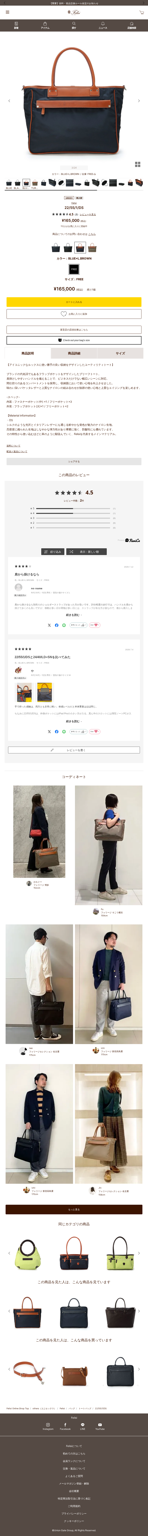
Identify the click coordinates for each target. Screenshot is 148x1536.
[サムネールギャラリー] (137, 166)
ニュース (103, 27)
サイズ (120, 353)
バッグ (72, 1408)
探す (74, 27)
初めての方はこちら (74, 1453)
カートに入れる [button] (74, 302)
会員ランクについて (74, 1461)
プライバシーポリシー (74, 1513)
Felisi (74, 203)
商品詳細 (74, 353)
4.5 (89, 492)
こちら (92, 233)
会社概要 (74, 1491)
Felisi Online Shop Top (18, 1408)
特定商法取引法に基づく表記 (74, 1498)
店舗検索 (131, 27)
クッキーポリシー (74, 1521)
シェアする (74, 461)
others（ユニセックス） (44, 1408)
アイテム (45, 27)
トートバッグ (85, 1408)
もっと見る (74, 1209)
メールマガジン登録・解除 (74, 1483)
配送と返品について (17, 451)
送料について (13, 445)
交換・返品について (74, 1468)
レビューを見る (88, 214)
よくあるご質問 (74, 1476)
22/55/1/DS (101, 1408)
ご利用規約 (74, 1506)
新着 (16, 27)
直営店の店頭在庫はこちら (74, 329)
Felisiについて (74, 1446)
